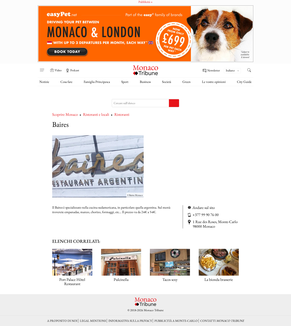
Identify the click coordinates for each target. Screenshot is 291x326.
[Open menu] (42, 68)
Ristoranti (121, 114)
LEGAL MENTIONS (93, 321)
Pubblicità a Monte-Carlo (176, 321)
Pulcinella (121, 279)
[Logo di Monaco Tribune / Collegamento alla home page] (145, 70)
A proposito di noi (62, 321)
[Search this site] (249, 70)
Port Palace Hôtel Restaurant (72, 281)
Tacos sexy (169, 279)
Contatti (222, 321)
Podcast (74, 70)
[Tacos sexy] (170, 262)
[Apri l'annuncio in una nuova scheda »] (145, 33)
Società (166, 82)
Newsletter (213, 70)
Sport (124, 82)
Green (186, 82)
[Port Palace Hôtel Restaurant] (72, 262)
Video (58, 70)
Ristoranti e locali (96, 114)
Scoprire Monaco (65, 114)
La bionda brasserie (218, 279)
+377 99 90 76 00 (205, 214)
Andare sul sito (203, 207)
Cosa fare (66, 82)
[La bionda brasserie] (219, 262)
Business (145, 82)
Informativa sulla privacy (130, 321)
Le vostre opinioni (214, 82)
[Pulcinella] (121, 262)
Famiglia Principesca (97, 82)
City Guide (244, 82)
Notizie (44, 82)
